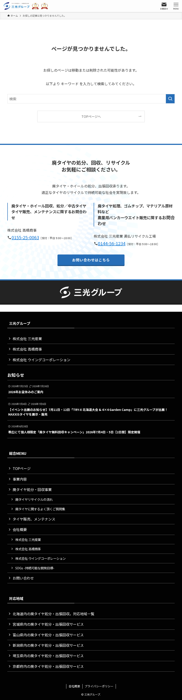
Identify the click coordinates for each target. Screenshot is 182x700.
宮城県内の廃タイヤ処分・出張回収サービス (48, 624)
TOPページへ (91, 116)
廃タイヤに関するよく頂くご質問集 (40, 509)
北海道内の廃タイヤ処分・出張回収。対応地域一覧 (53, 613)
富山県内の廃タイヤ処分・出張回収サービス (48, 634)
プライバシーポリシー (99, 686)
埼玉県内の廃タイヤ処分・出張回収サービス (48, 655)
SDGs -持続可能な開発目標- (34, 568)
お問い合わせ (23, 578)
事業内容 (20, 479)
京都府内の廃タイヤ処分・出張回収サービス (48, 666)
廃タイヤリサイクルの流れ (34, 499)
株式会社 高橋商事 (27, 349)
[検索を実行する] (170, 98)
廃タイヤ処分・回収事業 (32, 489)
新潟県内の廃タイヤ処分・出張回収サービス (48, 645)
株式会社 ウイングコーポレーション (41, 359)
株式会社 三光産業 (27, 338)
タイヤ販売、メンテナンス (34, 519)
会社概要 (20, 529)
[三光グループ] (27, 6)
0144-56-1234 (111, 243)
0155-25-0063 (25, 237)
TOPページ (22, 468)
